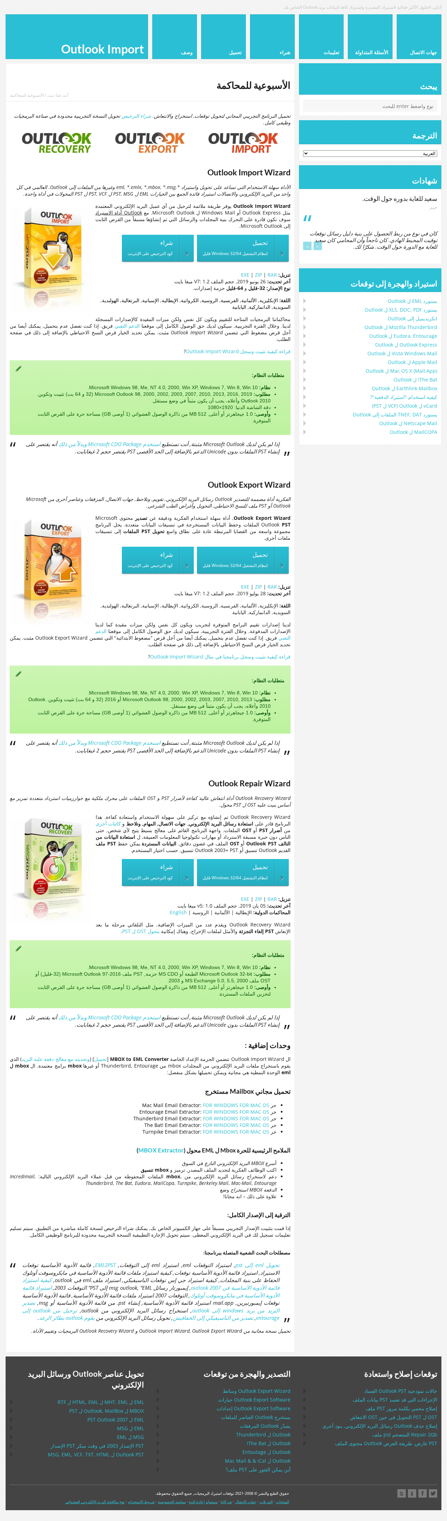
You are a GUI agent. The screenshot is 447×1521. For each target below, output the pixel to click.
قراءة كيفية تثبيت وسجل (238, 351)
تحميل (100, 1059)
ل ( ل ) (404, 405)
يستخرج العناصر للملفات (256, 1417)
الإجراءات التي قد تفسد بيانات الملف (395, 1399)
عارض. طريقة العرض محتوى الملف (386, 1443)
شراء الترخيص (136, 115)
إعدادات (254, 1408)
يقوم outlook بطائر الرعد (67, 1318)
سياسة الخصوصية (172, 1501)
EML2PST (105, 1265)
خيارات (254, 1399)
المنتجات (282, 1501)
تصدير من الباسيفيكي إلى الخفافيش (213, 1318)
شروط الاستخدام (141, 1501)
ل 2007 (115, 1419)
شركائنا (226, 1501)
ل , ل (106, 1410)
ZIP (258, 274)
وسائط (257, 1391)
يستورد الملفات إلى (395, 414)
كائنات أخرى (108, 823)
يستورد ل (412, 301)
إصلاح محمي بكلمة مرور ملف (401, 1408)
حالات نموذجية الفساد (400, 1391)
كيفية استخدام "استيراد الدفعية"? (403, 397)
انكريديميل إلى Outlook (412, 318)
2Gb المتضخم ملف (404, 1434)
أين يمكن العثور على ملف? (258, 1469)
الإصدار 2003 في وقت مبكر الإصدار (97, 1445)
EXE (245, 274)
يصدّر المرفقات (265, 1425)
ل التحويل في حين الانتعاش (393, 1417)
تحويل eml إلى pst (257, 1265)
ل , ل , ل (101, 1402)
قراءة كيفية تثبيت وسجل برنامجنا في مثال (220, 656)
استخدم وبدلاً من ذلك (109, 444)
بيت (50, 95)
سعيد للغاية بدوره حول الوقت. (399, 198)
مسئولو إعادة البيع (203, 1501)
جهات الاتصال (245, 1501)
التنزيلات (266, 1501)
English (178, 912)
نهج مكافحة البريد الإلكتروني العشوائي (95, 1501)
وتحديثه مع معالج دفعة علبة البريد (56, 1059)
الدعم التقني (127, 325)
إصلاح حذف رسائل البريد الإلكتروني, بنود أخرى (379, 1425)
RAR (272, 274)
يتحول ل (141, 931)
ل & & (258, 1460)
